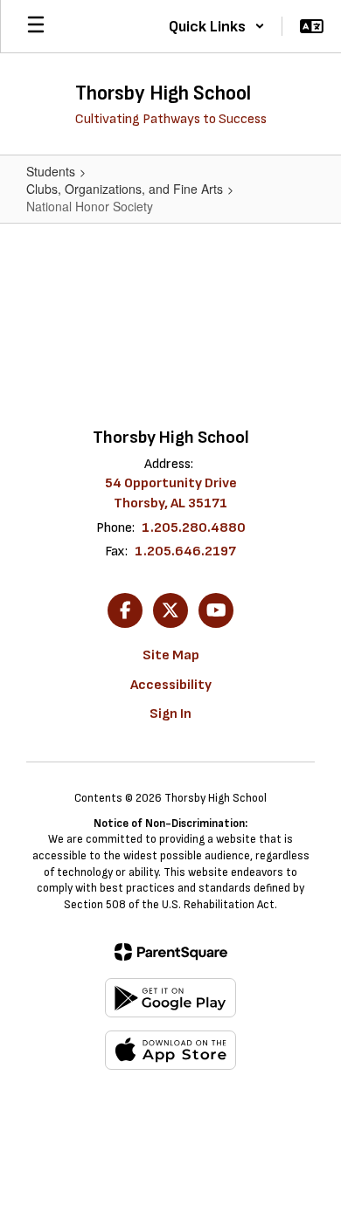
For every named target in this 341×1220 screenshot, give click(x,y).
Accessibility (171, 685)
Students (50, 171)
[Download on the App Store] (170, 1050)
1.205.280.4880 (194, 528)
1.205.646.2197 (185, 551)
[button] (216, 26)
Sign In (170, 714)
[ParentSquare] (171, 952)
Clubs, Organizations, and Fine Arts (124, 188)
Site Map (171, 655)
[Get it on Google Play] (170, 997)
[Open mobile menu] (36, 26)
